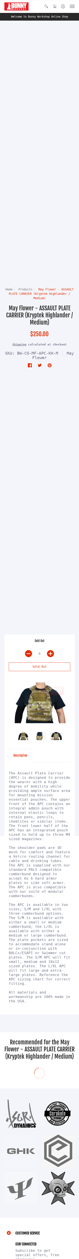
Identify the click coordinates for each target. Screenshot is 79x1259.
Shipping (19, 344)
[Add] (50, 653)
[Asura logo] (20, 1113)
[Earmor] (58, 1151)
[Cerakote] (58, 1113)
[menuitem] (46, 6)
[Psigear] (20, 1188)
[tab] (20, 755)
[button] (46, 6)
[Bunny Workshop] (16, 6)
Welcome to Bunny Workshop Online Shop (39, 16)
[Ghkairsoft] (20, 1151)
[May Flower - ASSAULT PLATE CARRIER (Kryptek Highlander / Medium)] (39, 703)
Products (25, 289)
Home (9, 289)
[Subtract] (28, 653)
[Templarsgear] (58, 1188)
